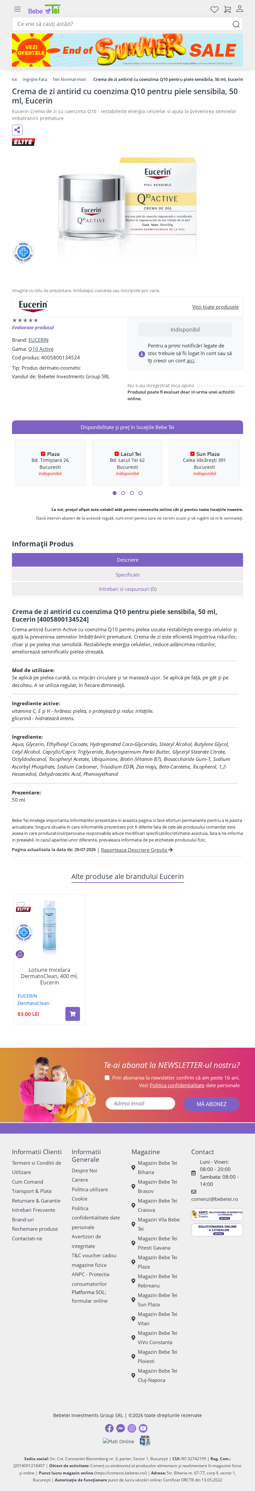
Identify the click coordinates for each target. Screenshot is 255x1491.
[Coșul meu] (227, 9)
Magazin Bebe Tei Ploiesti (157, 1356)
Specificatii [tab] (128, 574)
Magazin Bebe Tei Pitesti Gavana (157, 1243)
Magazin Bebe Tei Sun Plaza (157, 1300)
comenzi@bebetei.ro (214, 1199)
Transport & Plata (31, 1191)
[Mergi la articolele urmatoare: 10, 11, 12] (140, 493)
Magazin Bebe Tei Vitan (157, 1319)
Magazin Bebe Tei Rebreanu (157, 1281)
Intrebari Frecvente (33, 1210)
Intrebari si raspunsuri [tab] (127, 589)
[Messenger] (120, 1428)
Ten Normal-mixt (69, 79)
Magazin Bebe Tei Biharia (157, 1167)
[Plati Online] (118, 1441)
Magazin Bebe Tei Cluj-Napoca (157, 1375)
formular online (90, 1300)
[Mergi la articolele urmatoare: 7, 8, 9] (132, 493)
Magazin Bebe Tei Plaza (157, 1262)
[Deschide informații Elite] (23, 909)
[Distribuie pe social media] (17, 130)
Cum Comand (27, 1181)
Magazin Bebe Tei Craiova (157, 1205)
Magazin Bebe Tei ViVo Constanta (157, 1338)
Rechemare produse (35, 1228)
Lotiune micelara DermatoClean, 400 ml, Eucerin (49, 976)
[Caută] (236, 24)
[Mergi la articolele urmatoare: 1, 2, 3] (114, 493)
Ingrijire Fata (35, 79)
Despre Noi (84, 1170)
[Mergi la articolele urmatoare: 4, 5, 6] (123, 493)
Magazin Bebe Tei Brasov (157, 1186)
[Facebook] (109, 1428)
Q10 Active (40, 348)
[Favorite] (214, 9)
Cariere (80, 1179)
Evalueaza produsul (33, 327)
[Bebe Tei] (44, 9)
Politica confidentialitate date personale (96, 1217)
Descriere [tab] (127, 559)
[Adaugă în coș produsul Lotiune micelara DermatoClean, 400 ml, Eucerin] (72, 1014)
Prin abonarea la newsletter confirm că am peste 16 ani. (176, 1077)
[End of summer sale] (127, 50)
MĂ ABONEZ (211, 1104)
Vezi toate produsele (215, 306)
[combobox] (127, 24)
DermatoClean (33, 1003)
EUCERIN (38, 340)
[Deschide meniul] (17, 9)
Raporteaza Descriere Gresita (134, 849)
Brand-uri (23, 1219)
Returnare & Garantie (36, 1200)
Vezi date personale (189, 1085)
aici (190, 360)
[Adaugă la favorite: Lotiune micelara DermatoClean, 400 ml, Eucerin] (21, 904)
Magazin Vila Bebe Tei (159, 1224)
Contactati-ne (27, 1238)
